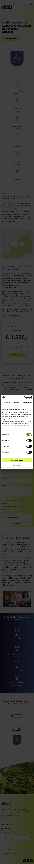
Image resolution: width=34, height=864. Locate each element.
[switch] (29, 440)
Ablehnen (17, 465)
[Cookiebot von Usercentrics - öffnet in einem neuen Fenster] (24, 397)
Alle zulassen (17, 460)
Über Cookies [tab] (27, 402)
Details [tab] (16, 402)
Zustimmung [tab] (6, 402)
